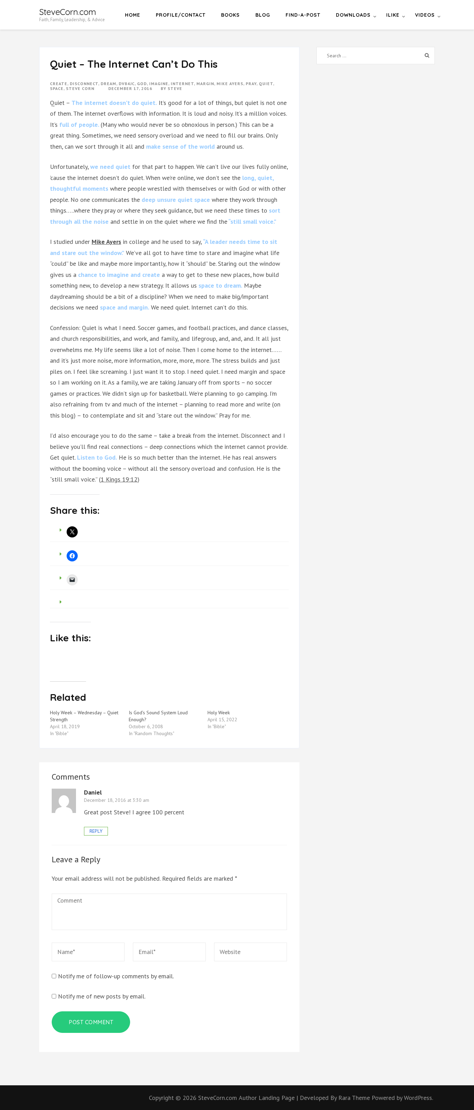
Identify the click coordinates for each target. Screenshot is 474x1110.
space (57, 88)
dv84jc (127, 83)
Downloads (353, 15)
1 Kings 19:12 (119, 479)
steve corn (80, 88)
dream (108, 83)
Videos (425, 15)
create (58, 83)
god (142, 83)
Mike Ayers (106, 242)
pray (251, 83)
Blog (262, 15)
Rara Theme (355, 1098)
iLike (392, 15)
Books (230, 15)
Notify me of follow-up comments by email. (116, 976)
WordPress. (418, 1098)
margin (205, 83)
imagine (158, 83)
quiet (266, 83)
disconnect (84, 83)
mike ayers (230, 83)
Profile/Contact (180, 15)
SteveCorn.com (67, 12)
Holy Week (219, 712)
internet (182, 83)
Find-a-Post (303, 15)
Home (132, 15)
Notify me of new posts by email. (101, 996)
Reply (96, 831)
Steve (175, 88)
